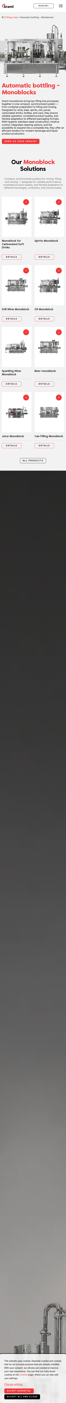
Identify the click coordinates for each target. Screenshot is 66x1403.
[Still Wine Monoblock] (16, 294)
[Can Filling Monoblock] (49, 421)
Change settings (13, 1384)
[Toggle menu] (60, 5)
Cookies (23, 1374)
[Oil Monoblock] (49, 294)
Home (3, 17)
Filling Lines (12, 17)
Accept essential (19, 1391)
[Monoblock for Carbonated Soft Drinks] (16, 229)
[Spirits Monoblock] (49, 229)
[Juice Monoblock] (16, 421)
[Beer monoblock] (49, 358)
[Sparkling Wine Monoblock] (16, 358)
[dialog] (33, 1378)
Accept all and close (22, 1397)
